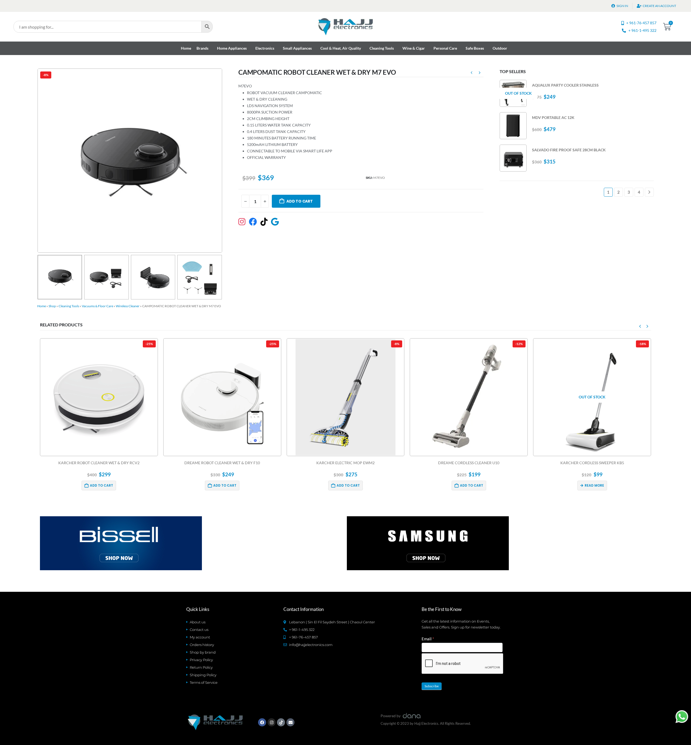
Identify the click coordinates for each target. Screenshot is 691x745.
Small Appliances (297, 48)
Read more (471, 485)
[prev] (471, 73)
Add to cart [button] (101, 485)
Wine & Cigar (413, 48)
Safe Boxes (475, 48)
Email (428, 638)
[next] (479, 73)
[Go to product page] (513, 125)
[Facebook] (262, 722)
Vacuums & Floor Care (97, 306)
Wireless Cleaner (128, 306)
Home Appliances (232, 48)
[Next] (649, 192)
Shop (52, 306)
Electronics (264, 48)
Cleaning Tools (382, 48)
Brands (202, 48)
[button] (39, 161)
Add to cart (299, 201)
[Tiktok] (281, 722)
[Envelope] (290, 722)
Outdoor (500, 48)
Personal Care (445, 48)
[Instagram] (271, 722)
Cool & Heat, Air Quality (340, 48)
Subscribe (432, 686)
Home (186, 48)
